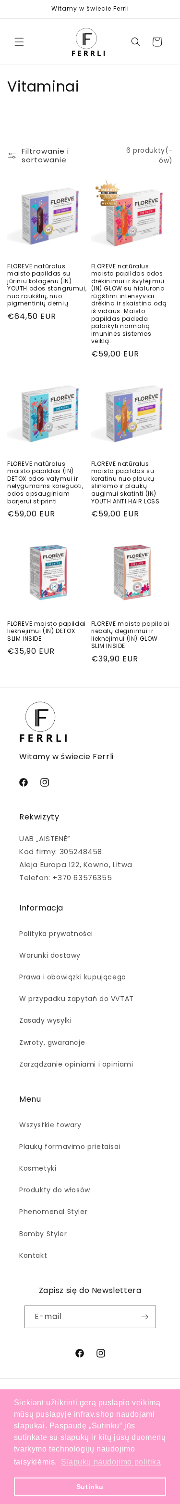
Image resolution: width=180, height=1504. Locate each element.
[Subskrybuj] (145, 1317)
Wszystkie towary (50, 1125)
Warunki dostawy (50, 955)
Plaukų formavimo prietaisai (69, 1146)
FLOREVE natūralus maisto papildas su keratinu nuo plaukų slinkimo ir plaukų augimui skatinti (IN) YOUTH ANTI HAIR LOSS (125, 482)
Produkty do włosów (54, 1190)
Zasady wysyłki (45, 1020)
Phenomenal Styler (53, 1211)
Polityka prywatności (56, 933)
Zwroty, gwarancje (52, 1042)
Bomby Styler (43, 1234)
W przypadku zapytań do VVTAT (76, 998)
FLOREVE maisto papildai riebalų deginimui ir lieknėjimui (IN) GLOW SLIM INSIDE (130, 635)
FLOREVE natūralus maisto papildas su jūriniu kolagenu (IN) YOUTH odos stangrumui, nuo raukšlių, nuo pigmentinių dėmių (46, 285)
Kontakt (33, 1255)
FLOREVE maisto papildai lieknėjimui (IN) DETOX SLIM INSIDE (46, 631)
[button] (19, 42)
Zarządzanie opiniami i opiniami (76, 1064)
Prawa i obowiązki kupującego (72, 977)
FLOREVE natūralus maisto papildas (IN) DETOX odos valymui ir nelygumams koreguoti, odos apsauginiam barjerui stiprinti (45, 482)
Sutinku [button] (90, 1487)
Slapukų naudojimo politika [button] (111, 1462)
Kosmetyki (37, 1168)
